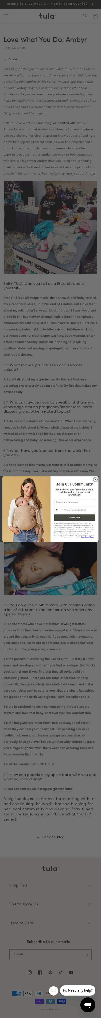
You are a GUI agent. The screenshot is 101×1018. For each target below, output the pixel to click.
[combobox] (58, 510)
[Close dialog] (95, 479)
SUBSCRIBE (75, 517)
